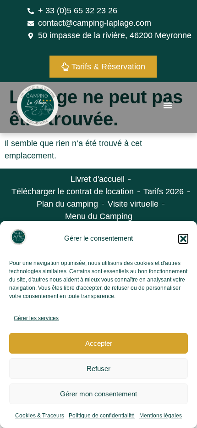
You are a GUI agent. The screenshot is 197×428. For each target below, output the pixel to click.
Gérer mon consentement (98, 394)
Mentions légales (160, 415)
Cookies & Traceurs (39, 415)
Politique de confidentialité (102, 415)
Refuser (98, 368)
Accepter (98, 343)
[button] (183, 238)
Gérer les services (36, 318)
